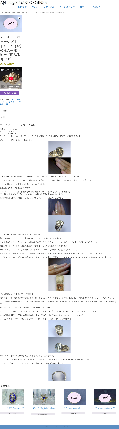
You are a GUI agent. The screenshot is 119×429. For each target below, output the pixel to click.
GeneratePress (72, 426)
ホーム (2, 12)
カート (83, 6)
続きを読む (73, 413)
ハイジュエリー (67, 6)
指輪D (6, 104)
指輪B (8, 12)
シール (5, 102)
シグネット (13, 102)
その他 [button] (95, 6)
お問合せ (22, 6)
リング (35, 6)
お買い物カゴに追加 (10, 93)
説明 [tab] (5, 111)
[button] (19, 18)
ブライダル (49, 6)
